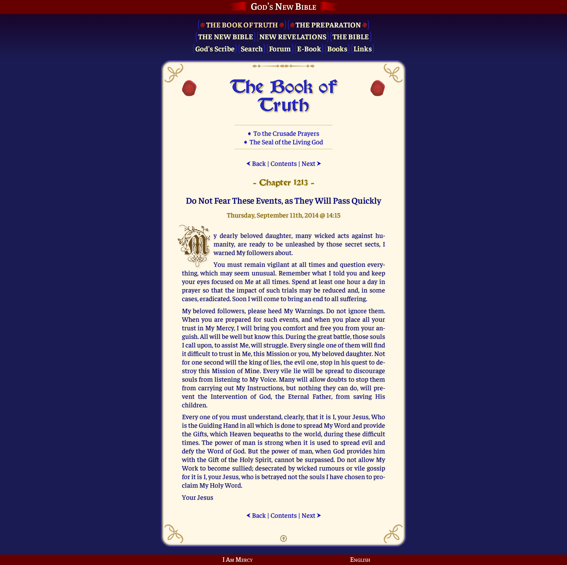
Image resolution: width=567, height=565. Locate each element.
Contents (284, 163)
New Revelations (293, 36)
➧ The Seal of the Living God (283, 141)
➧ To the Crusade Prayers (283, 133)
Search (252, 48)
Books (337, 48)
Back (256, 163)
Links (362, 48)
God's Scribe (214, 48)
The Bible (351, 36)
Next (311, 163)
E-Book (309, 48)
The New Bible (225, 36)
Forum (280, 48)
